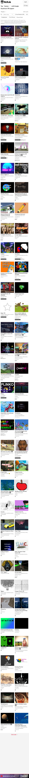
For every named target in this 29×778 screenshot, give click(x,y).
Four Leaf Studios (18, 455)
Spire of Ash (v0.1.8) (19, 684)
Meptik (16, 197)
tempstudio (3, 98)
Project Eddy (4, 472)
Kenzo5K (17, 237)
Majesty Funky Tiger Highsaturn (21, 61)
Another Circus (18, 97)
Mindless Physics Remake (21, 491)
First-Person (12, 17)
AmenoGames (17, 533)
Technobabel (3, 514)
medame (16, 669)
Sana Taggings (18, 174)
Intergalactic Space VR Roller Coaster (20, 334)
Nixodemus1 (17, 216)
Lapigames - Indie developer (20, 41)
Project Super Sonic (19, 293)
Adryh (2, 137)
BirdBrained (17, 514)
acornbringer (3, 78)
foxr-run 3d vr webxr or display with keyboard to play (20, 314)
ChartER (17, 374)
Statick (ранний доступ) (6, 629)
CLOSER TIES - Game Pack (7, 115)
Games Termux (4, 431)
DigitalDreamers (4, 669)
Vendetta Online (18, 115)
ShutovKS (3, 552)
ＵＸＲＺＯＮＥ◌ (5, 354)
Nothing (17, 629)
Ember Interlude (4, 154)
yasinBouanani (4, 727)
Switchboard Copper (19, 134)
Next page (13, 734)
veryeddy (2, 474)
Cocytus (2, 511)
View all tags (20, 17)
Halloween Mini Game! (6, 134)
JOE (16, 277)
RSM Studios (17, 377)
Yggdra (2, 591)
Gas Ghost (17, 254)
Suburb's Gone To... (19, 511)
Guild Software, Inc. (19, 118)
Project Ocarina (18, 472)
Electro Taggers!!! (5, 174)
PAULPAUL (17, 95)
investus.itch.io (18, 316)
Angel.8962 (3, 177)
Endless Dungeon (5, 551)
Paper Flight (18, 531)
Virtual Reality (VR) (19, 14)
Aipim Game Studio (18, 474)
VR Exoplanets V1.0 (5, 724)
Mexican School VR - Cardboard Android (5, 215)
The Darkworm (4, 704)
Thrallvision (17, 413)
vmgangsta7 (17, 79)
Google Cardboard (4, 315)
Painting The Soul (19, 666)
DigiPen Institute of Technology (7, 706)
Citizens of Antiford (18, 137)
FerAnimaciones (4, 218)
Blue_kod (2, 632)
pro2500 (2, 256)
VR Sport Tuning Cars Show (7, 531)
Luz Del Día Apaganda (20, 57)
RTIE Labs (3, 415)
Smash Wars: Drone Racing (7, 413)
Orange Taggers (18, 234)
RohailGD (3, 396)
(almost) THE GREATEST (19, 415)
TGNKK (2, 648)
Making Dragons (18, 574)
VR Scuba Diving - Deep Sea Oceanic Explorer (7, 492)
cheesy (2, 196)
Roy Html (2, 433)
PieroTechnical (4, 296)
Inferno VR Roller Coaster (21, 704)
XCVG (2, 237)
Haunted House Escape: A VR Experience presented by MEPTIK (21, 195)
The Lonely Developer (19, 337)
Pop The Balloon (4, 666)
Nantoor (2, 687)
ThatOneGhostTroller (5, 573)
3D (27, 14)
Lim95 (16, 256)
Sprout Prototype (5, 77)
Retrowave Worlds (19, 393)
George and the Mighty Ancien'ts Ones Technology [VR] (21, 610)
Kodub (2, 60)
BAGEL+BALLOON (4, 118)
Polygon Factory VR (19, 591)
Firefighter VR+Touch (6, 234)
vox (1, 610)
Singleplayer (4, 17)
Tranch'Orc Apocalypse (6, 684)
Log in (25, 1)
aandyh (16, 396)
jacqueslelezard (18, 613)
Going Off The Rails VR (6, 37)
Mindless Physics (5, 193)
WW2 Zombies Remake (20, 77)
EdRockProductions (19, 358)
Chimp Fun (3, 609)
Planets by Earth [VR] (5, 57)
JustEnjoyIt (17, 157)
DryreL (2, 39)
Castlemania (3, 647)
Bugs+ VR (3, 313)
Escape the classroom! (20, 214)
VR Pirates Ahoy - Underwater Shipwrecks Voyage (20, 726)
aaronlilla (17, 687)
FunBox (2, 254)
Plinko (2, 393)
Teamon (2, 337)
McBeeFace (17, 631)
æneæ (2, 357)
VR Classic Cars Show (6, 451)
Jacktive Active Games (5, 377)
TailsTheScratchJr (4, 275)
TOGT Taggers (4, 572)
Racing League (18, 572)
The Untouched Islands (6, 374)
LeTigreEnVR (17, 177)
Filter (26, 5)
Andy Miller (3, 156)
